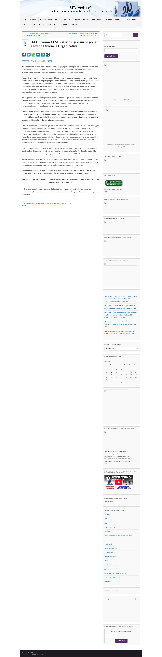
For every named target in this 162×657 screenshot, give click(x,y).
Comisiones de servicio (49, 19)
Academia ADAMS (110, 557)
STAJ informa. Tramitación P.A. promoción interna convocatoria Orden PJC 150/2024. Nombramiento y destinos (120, 333)
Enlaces (77, 19)
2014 (106, 519)
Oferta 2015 (108, 544)
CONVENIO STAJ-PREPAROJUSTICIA (115, 573)
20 (121, 374)
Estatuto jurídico (109, 527)
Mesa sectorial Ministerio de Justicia (36, 204)
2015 (106, 523)
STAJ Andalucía (81, 8)
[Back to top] (157, 652)
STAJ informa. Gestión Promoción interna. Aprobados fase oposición (83, 34)
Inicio (24, 19)
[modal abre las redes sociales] (48, 55)
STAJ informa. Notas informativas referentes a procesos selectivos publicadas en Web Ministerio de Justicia (120, 324)
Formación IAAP (60, 25)
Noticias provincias (114, 19)
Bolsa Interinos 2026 (42, 25)
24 (107, 377)
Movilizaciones (55, 204)
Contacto (66, 19)
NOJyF (86, 19)
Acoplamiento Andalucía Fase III (114, 510)
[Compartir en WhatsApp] (33, 55)
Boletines (26, 25)
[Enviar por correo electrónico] (43, 55)
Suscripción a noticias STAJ (112, 577)
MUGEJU (74, 25)
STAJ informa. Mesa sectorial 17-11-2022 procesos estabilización (39, 34)
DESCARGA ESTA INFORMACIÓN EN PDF (37, 61)
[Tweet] (29, 55)
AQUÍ (111, 502)
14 (126, 372)
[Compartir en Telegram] (38, 55)
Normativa (97, 19)
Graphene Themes (37, 654)
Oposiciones (131, 19)
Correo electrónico (111, 46)
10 (107, 372)
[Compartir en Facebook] (24, 55)
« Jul (121, 382)
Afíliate (33, 19)
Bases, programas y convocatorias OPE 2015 (118, 536)
